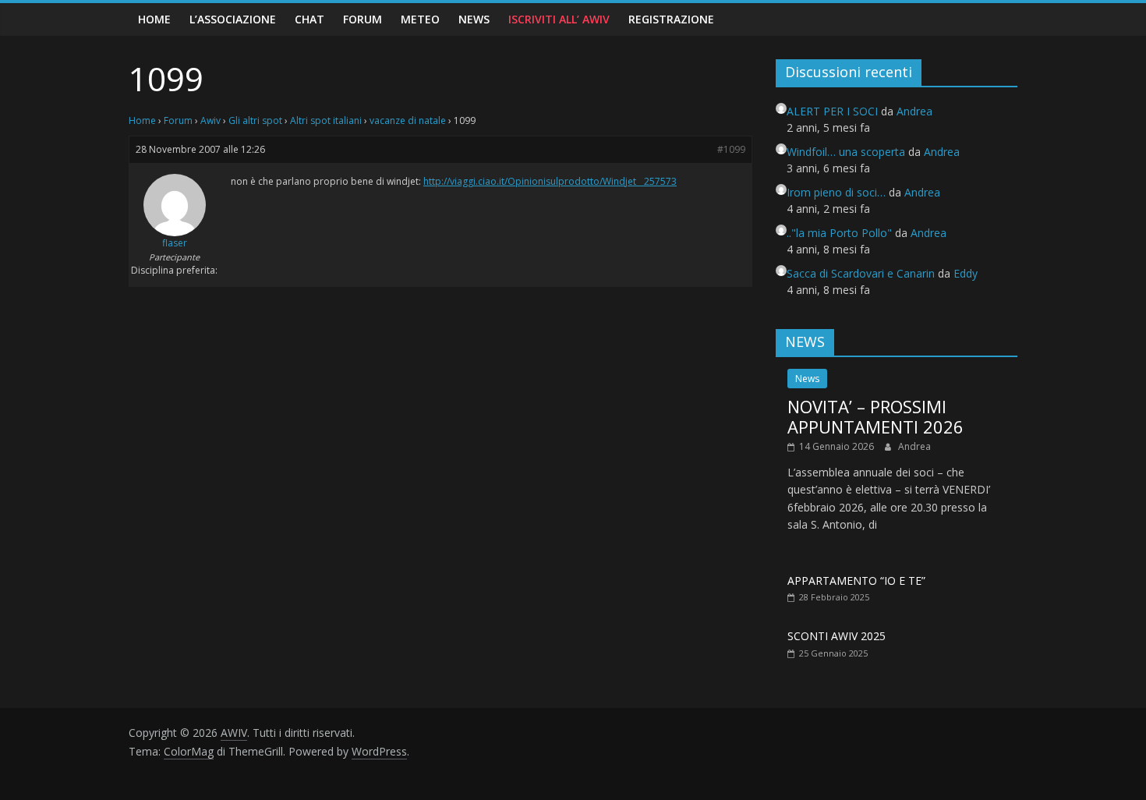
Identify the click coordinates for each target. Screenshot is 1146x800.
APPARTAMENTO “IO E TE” (856, 580)
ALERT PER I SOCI (832, 111)
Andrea (914, 446)
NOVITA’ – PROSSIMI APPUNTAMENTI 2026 (875, 416)
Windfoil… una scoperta (846, 151)
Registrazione (671, 19)
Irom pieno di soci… (836, 192)
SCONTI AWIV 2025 (836, 635)
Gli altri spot (255, 120)
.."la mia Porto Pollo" (839, 232)
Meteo (420, 19)
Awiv (210, 120)
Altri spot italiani (326, 120)
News (474, 19)
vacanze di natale (408, 120)
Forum (362, 19)
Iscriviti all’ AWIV (559, 19)
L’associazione (232, 19)
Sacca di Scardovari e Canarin (861, 273)
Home (154, 19)
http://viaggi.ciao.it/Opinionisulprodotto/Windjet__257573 (550, 181)
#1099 (731, 149)
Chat (309, 19)
